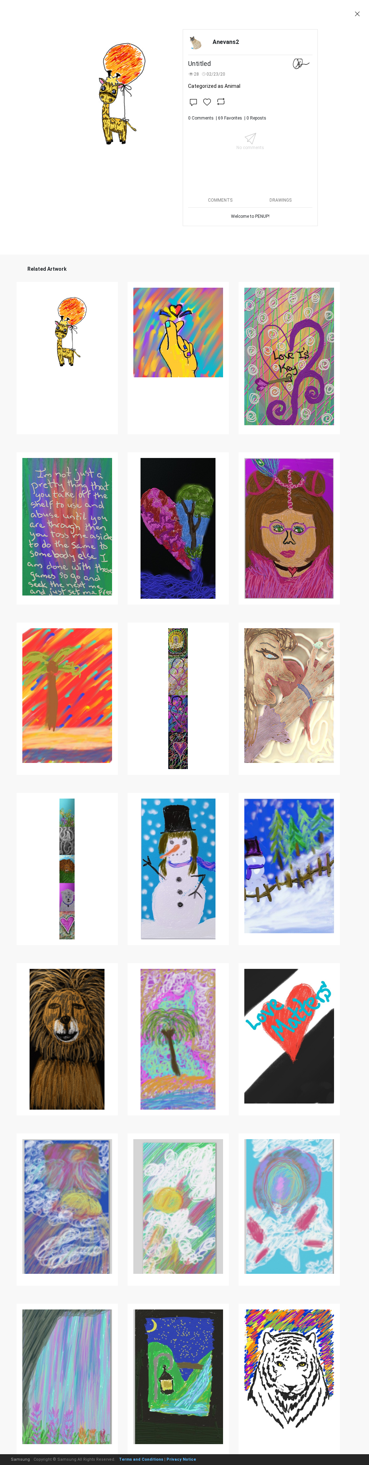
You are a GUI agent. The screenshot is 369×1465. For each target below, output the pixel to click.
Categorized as (214, 86)
